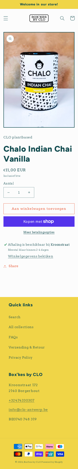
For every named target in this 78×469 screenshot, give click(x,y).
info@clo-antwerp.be (28, 410)
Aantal (8, 183)
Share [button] (14, 266)
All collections (21, 327)
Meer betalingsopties (39, 232)
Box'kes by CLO (32, 462)
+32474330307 (21, 400)
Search (15, 317)
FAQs (13, 337)
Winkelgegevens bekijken (30, 256)
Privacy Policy (21, 358)
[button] (6, 18)
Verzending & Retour (27, 347)
